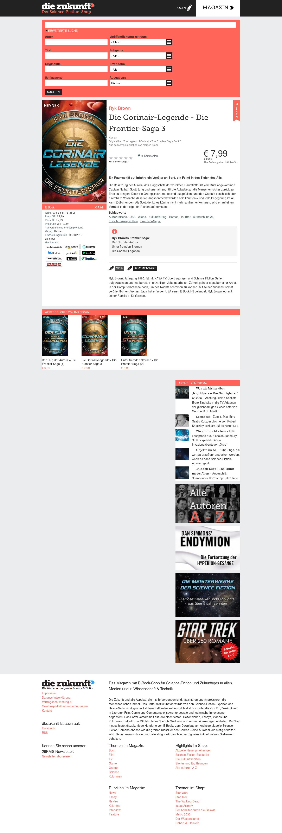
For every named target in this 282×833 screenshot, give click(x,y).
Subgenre (116, 50)
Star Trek (181, 797)
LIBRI (54, 252)
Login (180, 7)
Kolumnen (115, 776)
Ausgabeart (118, 77)
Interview (115, 810)
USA (132, 217)
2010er (185, 217)
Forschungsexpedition (123, 221)
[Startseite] (68, 9)
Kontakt (47, 710)
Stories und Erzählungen (191, 763)
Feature (114, 814)
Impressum (49, 693)
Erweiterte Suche (63, 30)
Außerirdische (118, 217)
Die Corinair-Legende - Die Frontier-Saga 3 (99, 362)
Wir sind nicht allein (211, 431)
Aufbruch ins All (203, 217)
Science (114, 772)
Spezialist (203, 416)
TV (111, 759)
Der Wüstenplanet (187, 818)
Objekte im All (206, 450)
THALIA (88, 258)
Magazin (216, 8)
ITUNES (71, 258)
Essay (113, 797)
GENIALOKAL (71, 252)
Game (113, 763)
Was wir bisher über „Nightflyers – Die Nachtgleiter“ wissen (215, 393)
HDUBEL (54, 258)
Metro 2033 (183, 814)
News (112, 792)
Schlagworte (54, 77)
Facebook (48, 728)
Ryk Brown (120, 108)
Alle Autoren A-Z (186, 768)
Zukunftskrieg (157, 217)
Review (113, 801)
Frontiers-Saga (150, 221)
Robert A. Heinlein (187, 823)
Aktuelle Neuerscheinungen (193, 750)
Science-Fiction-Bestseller (192, 755)
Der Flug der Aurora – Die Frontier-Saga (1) (59, 362)
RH (54, 246)
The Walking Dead (187, 801)
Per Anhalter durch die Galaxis (195, 810)
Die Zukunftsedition (188, 759)
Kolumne (114, 805)
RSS (45, 732)
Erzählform (117, 64)
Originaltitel (53, 64)
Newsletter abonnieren (56, 756)
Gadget (113, 768)
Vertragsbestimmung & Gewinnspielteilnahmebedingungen (65, 704)
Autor (49, 36)
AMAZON (71, 246)
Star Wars (181, 792)
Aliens (142, 217)
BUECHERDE (88, 246)
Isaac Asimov (184, 805)
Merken (236, 112)
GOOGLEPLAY (88, 252)
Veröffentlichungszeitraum (128, 36)
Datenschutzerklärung (56, 697)
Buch (112, 750)
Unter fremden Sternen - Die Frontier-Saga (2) (139, 362)
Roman (174, 217)
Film (111, 755)
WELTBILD (54, 264)
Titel (48, 50)
